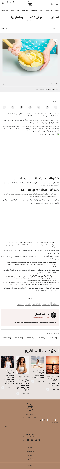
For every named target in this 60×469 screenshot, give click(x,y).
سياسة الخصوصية (30, 459)
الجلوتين (28, 304)
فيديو (12, 10)
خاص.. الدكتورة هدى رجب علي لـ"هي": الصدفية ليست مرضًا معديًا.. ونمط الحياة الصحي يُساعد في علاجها (22, 383)
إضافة (5, 426)
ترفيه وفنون (34, 10)
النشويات (20, 304)
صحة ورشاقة (56, 28)
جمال (41, 10)
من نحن (30, 455)
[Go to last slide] (56, 83)
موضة (57, 10)
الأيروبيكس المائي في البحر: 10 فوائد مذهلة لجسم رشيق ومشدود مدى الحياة (52, 381)
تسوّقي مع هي (4, 10)
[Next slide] (52, 83)
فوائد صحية (46, 304)
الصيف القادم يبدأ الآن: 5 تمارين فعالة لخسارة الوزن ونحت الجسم (38, 374)
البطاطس (55, 304)
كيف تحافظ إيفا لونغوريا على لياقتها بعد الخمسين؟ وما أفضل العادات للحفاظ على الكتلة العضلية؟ (8, 377)
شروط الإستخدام (30, 451)
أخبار (18, 10)
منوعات (40, 420)
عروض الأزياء (49, 10)
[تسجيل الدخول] (52, 4)
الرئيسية (30, 447)
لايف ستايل (25, 10)
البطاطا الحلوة (36, 304)
